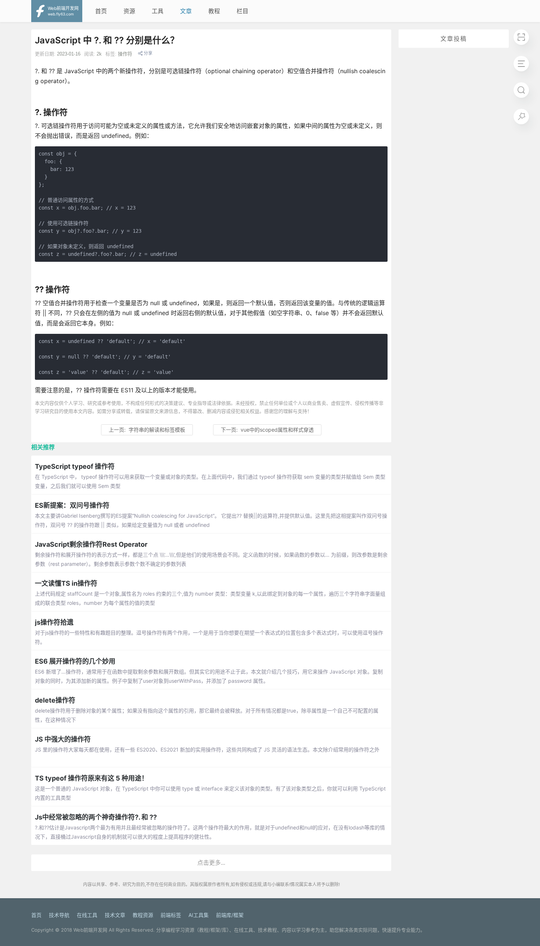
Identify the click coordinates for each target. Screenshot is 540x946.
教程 (214, 11)
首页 (101, 11)
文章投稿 (453, 38)
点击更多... (211, 862)
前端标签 (171, 915)
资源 (129, 11)
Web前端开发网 (90, 930)
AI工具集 (198, 915)
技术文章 (115, 915)
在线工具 (87, 915)
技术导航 (59, 915)
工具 (157, 11)
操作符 (125, 54)
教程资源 (143, 915)
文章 (186, 11)
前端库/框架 (230, 915)
